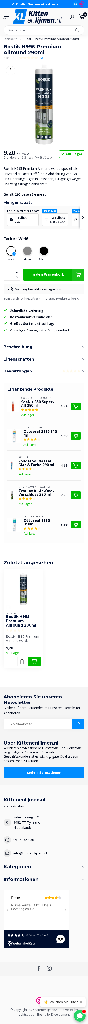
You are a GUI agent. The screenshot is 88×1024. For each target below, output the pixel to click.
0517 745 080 (23, 840)
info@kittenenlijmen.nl (30, 853)
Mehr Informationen (44, 772)
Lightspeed (26, 1014)
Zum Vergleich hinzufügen (22, 299)
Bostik (9, 58)
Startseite (10, 39)
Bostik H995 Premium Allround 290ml (52, 39)
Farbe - (16, 239)
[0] (81, 16)
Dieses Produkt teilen (61, 299)
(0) (41, 58)
